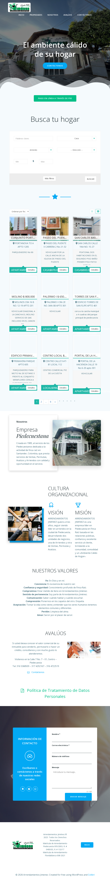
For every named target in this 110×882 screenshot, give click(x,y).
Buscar (90, 179)
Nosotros (52, 15)
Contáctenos (84, 15)
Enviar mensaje (78, 797)
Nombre (56, 734)
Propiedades (36, 15)
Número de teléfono (60, 756)
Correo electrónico (60, 745)
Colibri (91, 874)
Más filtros (49, 178)
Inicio (21, 15)
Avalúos (67, 15)
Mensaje (55, 767)
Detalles (31, 270)
